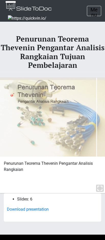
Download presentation (28, 209)
